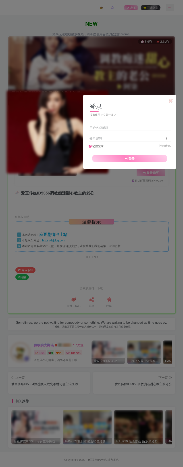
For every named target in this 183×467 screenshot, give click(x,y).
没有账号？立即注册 (102, 114)
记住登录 (98, 146)
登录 (131, 158)
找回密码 (165, 146)
